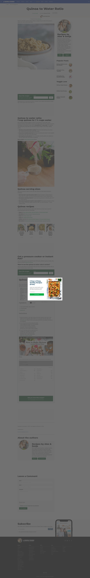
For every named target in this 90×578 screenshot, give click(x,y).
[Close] (61, 279)
